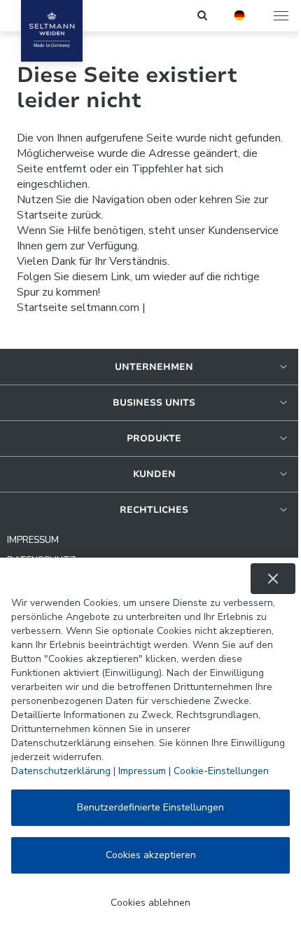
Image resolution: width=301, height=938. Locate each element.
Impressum (142, 771)
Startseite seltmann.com (78, 307)
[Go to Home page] (52, 31)
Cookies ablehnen (150, 902)
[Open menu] (282, 15)
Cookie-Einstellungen (221, 771)
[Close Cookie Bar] (273, 578)
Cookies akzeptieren (151, 855)
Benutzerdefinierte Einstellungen (150, 807)
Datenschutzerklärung (61, 771)
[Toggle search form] (203, 15)
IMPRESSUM (33, 540)
